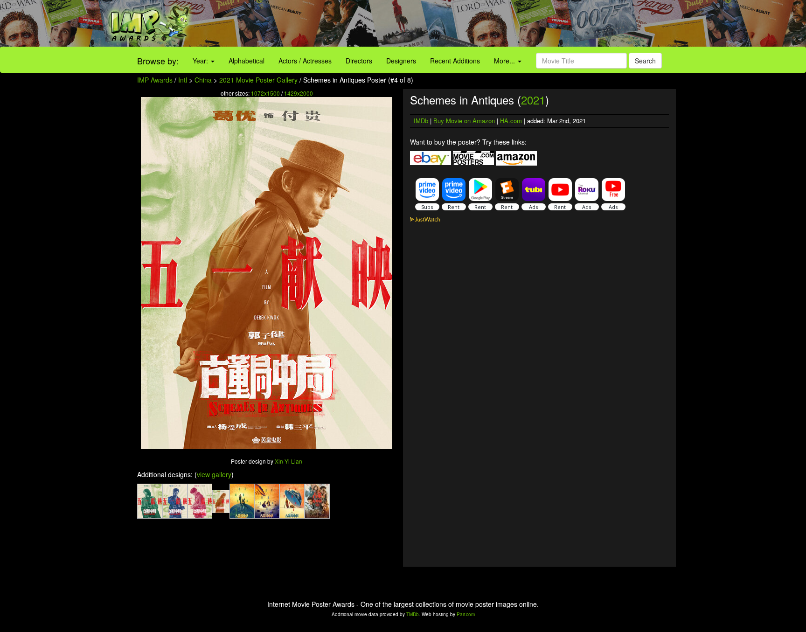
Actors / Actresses (305, 60)
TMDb (412, 614)
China (203, 79)
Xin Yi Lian (288, 461)
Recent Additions (455, 60)
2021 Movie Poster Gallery (258, 79)
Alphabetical (246, 60)
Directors (359, 60)
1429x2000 (298, 93)
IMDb (421, 120)
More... (505, 60)
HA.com (511, 120)
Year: (201, 60)
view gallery (214, 474)
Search (645, 60)
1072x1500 (265, 93)
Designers (401, 60)
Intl (182, 79)
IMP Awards (155, 79)
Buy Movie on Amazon (464, 120)
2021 (533, 99)
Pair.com (466, 614)
